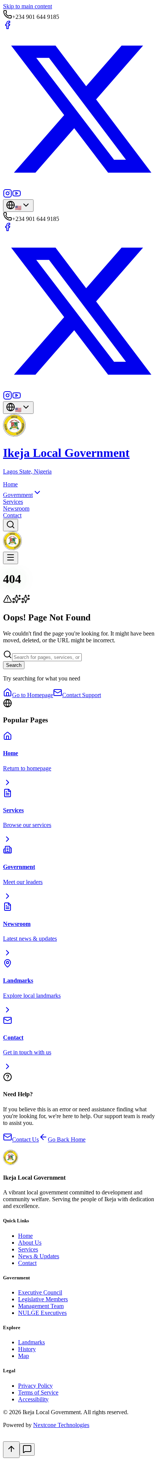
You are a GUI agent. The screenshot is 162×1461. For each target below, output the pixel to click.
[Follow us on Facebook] (7, 27)
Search (13, 665)
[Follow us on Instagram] (7, 196)
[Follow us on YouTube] (16, 196)
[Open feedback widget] (27, 1449)
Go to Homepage (32, 695)
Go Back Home (67, 1139)
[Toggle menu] (10, 558)
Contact (12, 515)
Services (13, 501)
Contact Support (81, 695)
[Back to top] (11, 1449)
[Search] (10, 525)
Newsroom (16, 508)
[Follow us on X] (81, 185)
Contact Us (25, 1139)
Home (10, 484)
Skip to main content (27, 6)
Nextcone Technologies (61, 1425)
